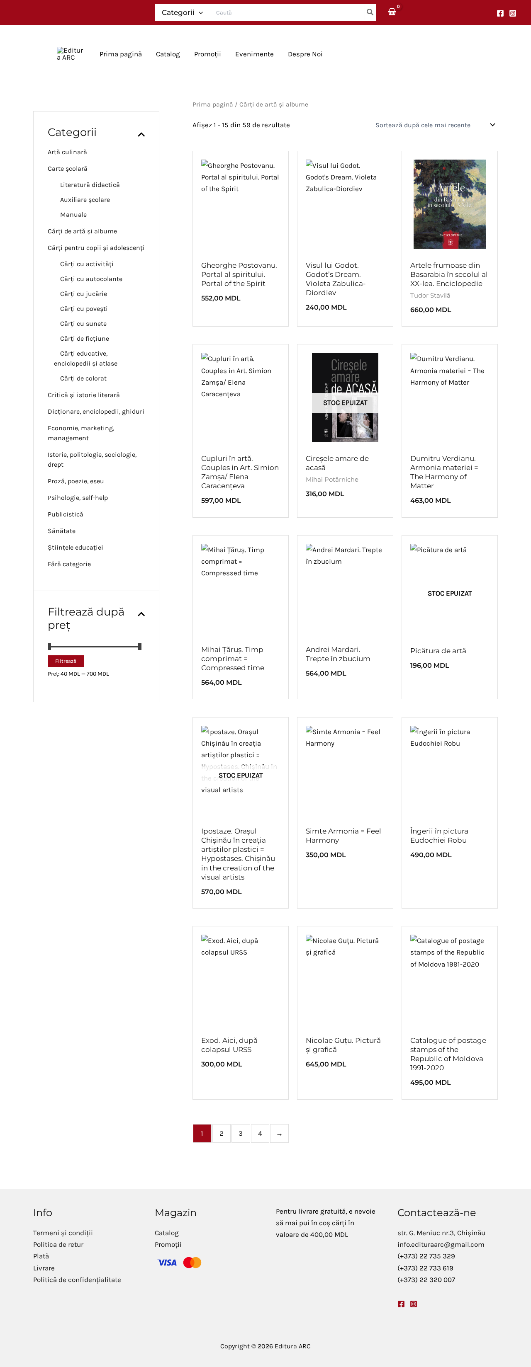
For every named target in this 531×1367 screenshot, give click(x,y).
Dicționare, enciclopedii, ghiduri (96, 411)
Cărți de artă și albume (82, 231)
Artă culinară (67, 152)
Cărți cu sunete (83, 323)
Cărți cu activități (87, 264)
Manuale (73, 214)
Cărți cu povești (84, 309)
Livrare (44, 1268)
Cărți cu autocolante (91, 279)
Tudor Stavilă (430, 295)
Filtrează (65, 661)
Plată (41, 1256)
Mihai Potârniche (332, 479)
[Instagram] (512, 13)
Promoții (168, 1244)
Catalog (167, 1233)
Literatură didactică (90, 185)
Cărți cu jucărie (83, 294)
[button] (199, 12)
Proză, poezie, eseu (76, 481)
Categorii (178, 12)
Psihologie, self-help (78, 498)
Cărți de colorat (83, 378)
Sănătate (62, 531)
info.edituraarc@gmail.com (441, 1244)
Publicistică (65, 514)
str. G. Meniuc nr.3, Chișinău (441, 1233)
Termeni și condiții (63, 1233)
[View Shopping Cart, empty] (392, 12)
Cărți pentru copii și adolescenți (96, 248)
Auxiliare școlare (85, 200)
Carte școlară (68, 168)
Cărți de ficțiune (84, 338)
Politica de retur (58, 1244)
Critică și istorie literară (84, 395)
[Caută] (370, 12)
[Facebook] (500, 13)
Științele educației (75, 547)
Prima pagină (212, 104)
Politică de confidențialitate (77, 1279)
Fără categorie (69, 564)
